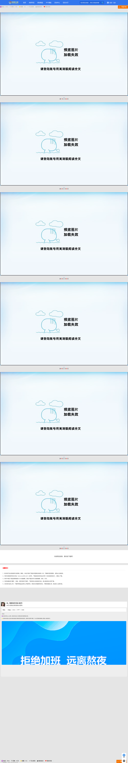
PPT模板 (48, 2)
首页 (24, 2)
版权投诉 (39, 6)
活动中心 (57, 2)
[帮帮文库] (13, 2)
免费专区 (31, 2)
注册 (114, 2)
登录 (111, 2)
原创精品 (40, 2)
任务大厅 (65, 2)
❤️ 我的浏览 (47, 6)
